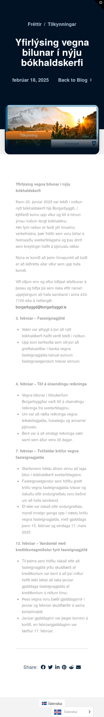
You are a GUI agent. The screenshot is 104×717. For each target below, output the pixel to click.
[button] (99, 5)
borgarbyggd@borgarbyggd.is (41, 306)
